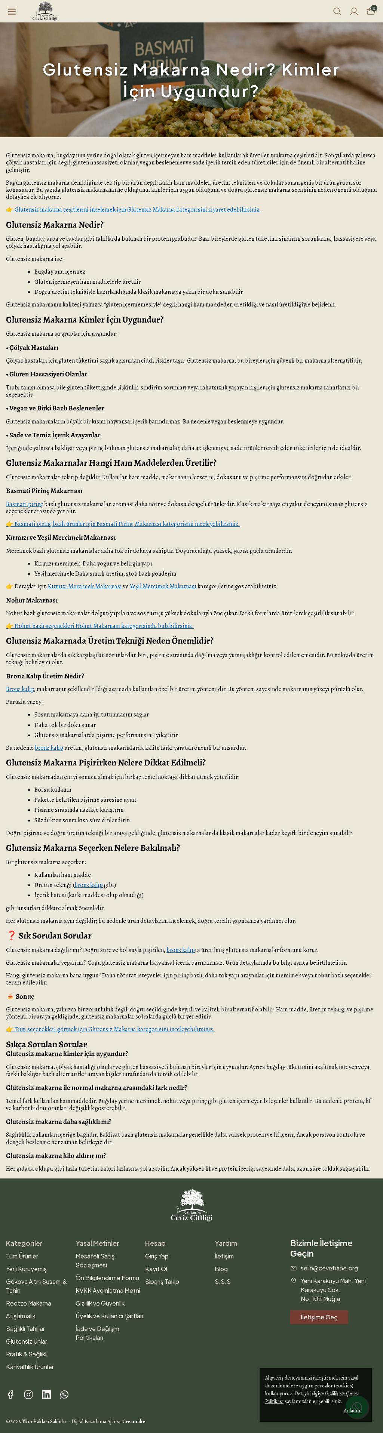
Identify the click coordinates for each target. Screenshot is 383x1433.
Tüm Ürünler (22, 1256)
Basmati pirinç (24, 504)
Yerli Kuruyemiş (26, 1269)
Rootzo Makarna (28, 1303)
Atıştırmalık (21, 1316)
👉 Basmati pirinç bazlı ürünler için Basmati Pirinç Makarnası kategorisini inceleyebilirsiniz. (123, 524)
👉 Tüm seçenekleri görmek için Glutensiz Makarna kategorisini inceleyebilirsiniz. (110, 1029)
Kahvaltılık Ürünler (30, 1367)
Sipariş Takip (162, 1281)
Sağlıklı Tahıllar (25, 1328)
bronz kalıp (49, 748)
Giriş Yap (157, 1256)
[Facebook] (10, 1394)
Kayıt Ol (156, 1269)
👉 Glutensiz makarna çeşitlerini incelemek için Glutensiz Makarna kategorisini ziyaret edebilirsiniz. (133, 210)
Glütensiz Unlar (26, 1341)
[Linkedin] (46, 1394)
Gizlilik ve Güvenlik (100, 1303)
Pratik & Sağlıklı (27, 1354)
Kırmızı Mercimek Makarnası (84, 586)
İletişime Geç (319, 1317)
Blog (221, 1269)
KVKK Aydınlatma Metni (108, 1290)
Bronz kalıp (20, 689)
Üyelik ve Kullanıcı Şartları (109, 1316)
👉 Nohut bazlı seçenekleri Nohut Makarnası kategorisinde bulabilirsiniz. (100, 626)
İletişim (224, 1256)
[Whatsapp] (64, 1394)
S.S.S (223, 1281)
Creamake (133, 1421)
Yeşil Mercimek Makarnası (163, 586)
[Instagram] (28, 1394)
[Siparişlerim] (354, 11)
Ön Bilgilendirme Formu (107, 1278)
